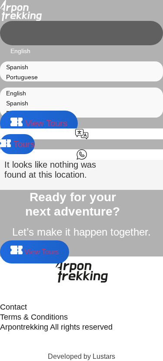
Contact (13, 307)
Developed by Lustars (81, 356)
